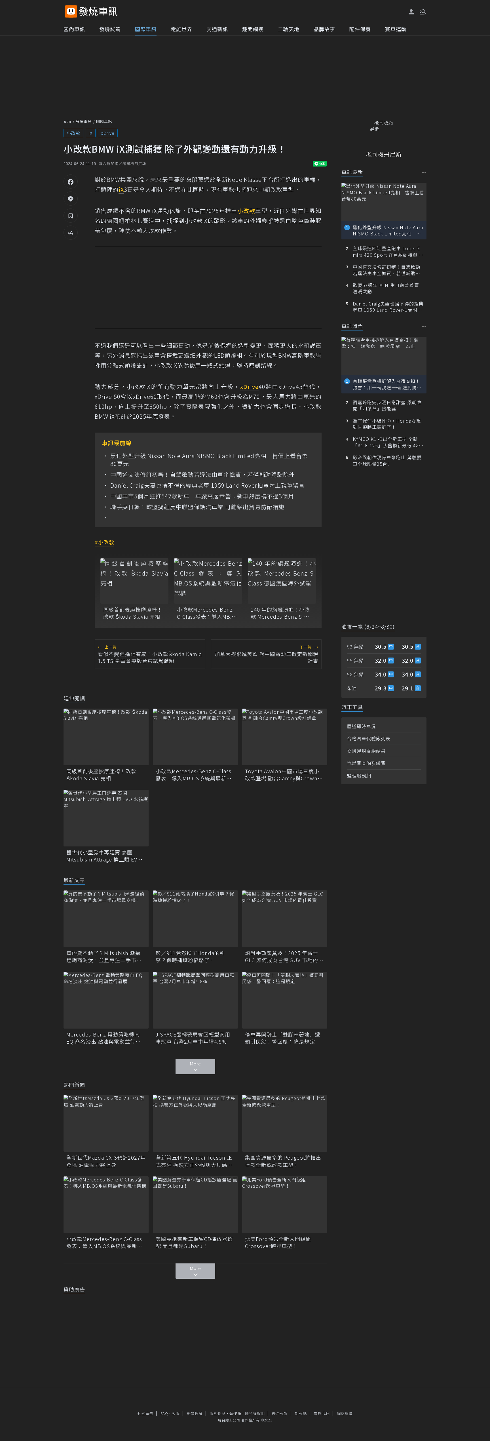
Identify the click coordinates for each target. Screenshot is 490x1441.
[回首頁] (98, 11)
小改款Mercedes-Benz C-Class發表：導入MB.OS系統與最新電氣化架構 (208, 613)
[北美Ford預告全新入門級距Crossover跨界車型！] (284, 1204)
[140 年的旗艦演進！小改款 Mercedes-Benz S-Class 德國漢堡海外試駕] (282, 581)
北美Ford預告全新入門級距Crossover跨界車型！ (278, 1242)
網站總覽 (345, 1413)
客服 (176, 1413)
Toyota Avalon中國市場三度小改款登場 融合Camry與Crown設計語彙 (284, 775)
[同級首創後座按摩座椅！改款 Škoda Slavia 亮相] (134, 581)
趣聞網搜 (253, 29)
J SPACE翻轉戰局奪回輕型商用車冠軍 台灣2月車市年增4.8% (193, 1038)
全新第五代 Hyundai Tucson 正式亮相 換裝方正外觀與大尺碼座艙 (194, 1161)
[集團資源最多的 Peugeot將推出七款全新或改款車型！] (284, 1123)
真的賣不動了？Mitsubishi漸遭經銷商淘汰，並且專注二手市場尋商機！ (104, 956)
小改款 (73, 133)
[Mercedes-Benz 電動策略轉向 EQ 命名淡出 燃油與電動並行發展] (106, 1000)
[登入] (411, 12)
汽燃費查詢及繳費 (366, 763)
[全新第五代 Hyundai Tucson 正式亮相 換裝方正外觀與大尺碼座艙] (195, 1123)
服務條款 (218, 1413)
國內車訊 (74, 29)
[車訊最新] (424, 172)
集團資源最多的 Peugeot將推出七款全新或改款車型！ (283, 1161)
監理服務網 (359, 775)
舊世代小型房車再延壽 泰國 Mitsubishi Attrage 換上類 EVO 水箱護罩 (103, 856)
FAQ (164, 1413)
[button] (422, 11)
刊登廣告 (145, 1413)
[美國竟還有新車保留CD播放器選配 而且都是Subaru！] (195, 1204)
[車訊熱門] (424, 326)
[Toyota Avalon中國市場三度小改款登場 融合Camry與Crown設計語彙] (284, 737)
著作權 (235, 1413)
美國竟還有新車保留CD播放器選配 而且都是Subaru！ (194, 1242)
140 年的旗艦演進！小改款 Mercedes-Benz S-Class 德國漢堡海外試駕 (280, 613)
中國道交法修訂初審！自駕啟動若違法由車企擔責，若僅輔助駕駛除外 (202, 475)
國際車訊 (146, 29)
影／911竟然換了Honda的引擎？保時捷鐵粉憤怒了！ (190, 956)
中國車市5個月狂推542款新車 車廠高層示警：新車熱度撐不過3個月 (202, 496)
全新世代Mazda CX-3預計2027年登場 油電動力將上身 (106, 1161)
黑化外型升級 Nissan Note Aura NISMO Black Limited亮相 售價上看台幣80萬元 (209, 460)
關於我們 (322, 1413)
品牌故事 (324, 29)
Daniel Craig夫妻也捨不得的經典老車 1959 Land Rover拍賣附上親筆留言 (207, 485)
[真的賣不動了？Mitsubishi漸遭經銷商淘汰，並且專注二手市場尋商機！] (106, 918)
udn (67, 121)
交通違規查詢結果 (366, 750)
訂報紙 (301, 1413)
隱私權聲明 (255, 1413)
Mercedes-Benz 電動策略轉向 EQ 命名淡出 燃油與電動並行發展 (103, 1038)
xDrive (108, 133)
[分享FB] (71, 181)
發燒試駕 (110, 29)
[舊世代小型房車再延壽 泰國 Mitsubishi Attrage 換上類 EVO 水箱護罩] (106, 818)
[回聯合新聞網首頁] (71, 11)
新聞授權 (195, 1413)
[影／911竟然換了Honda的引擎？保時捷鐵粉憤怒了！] (195, 918)
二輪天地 (288, 29)
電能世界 (181, 29)
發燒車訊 (84, 121)
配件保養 (360, 29)
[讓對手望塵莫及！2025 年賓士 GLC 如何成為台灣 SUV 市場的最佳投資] (284, 918)
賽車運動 (396, 29)
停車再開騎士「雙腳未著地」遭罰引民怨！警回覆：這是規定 (282, 1038)
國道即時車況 (361, 726)
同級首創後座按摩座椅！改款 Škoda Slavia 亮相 (132, 613)
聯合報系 (280, 1413)
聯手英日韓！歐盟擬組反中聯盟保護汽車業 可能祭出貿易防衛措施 (197, 507)
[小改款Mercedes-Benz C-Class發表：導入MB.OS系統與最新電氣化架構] (208, 581)
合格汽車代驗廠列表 (368, 738)
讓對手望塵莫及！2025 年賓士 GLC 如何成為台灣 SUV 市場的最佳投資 (284, 956)
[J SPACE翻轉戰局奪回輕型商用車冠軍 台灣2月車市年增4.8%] (195, 1000)
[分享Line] (71, 198)
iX (90, 133)
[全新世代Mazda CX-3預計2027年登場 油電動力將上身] (106, 1123)
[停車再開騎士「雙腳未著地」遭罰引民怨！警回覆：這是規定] (284, 1000)
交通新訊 (217, 29)
